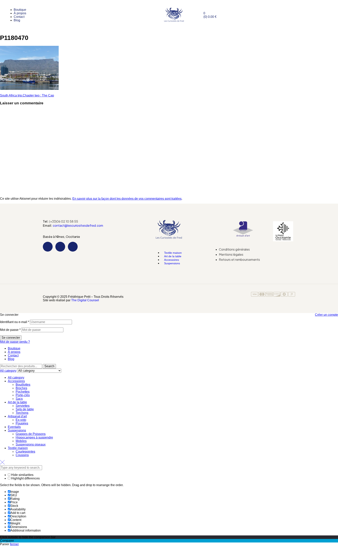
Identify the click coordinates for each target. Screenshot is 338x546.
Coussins (22, 455)
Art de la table (17, 402)
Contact (13, 355)
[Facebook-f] (48, 247)
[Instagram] (60, 247)
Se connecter (11, 337)
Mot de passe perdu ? (15, 341)
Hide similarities (21, 475)
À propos (14, 352)
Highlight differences (25, 478)
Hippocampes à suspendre (34, 437)
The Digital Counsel (85, 300)
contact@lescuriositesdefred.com (78, 225)
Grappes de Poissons (31, 434)
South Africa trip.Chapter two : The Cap (27, 95)
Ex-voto (21, 419)
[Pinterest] (73, 247)
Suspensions (172, 263)
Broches (21, 388)
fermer (14, 544)
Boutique (14, 348)
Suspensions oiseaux (31, 444)
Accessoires (16, 381)
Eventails (14, 427)
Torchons (22, 412)
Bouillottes (23, 384)
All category (16, 377)
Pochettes (23, 391)
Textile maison (18, 448)
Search (49, 366)
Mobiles (21, 441)
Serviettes (23, 405)
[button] (169, 246)
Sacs (19, 398)
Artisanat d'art (17, 416)
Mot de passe (10, 329)
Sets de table (25, 409)
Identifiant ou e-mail (14, 322)
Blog (11, 359)
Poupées (22, 423)
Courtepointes (25, 451)
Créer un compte (326, 314)
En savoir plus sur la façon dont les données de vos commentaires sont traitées (127, 198)
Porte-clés (23, 395)
